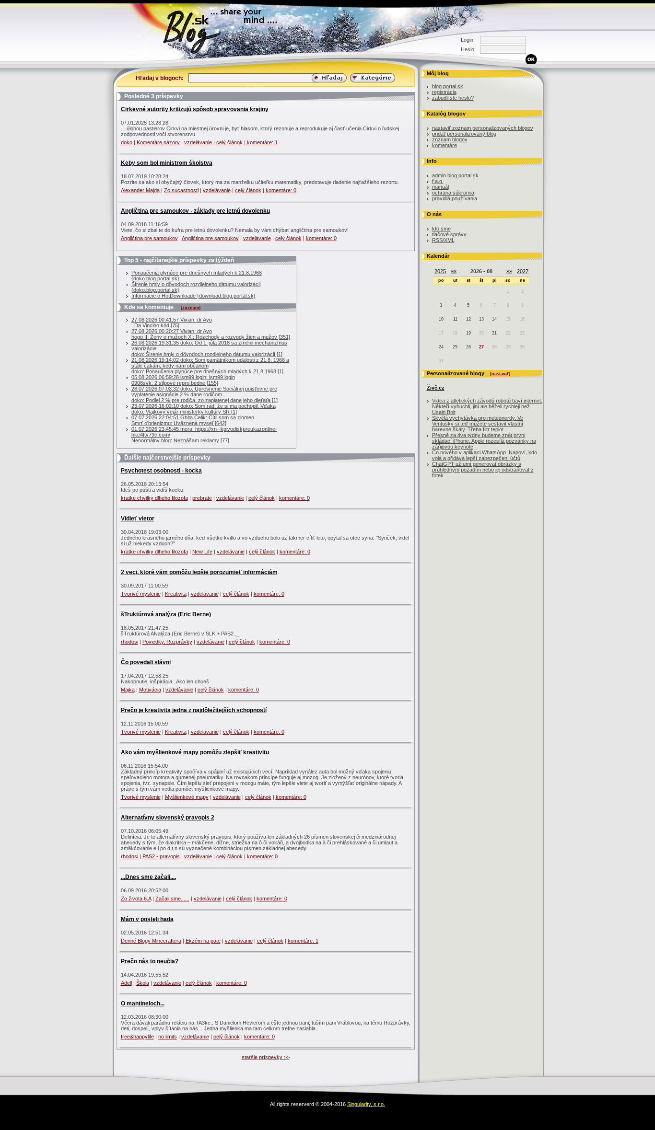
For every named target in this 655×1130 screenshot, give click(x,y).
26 (468, 347)
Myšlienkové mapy (187, 797)
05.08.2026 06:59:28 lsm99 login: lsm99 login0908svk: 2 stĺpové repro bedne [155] (183, 380)
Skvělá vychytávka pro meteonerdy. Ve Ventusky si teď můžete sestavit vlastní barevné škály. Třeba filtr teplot (477, 423)
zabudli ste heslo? (453, 98)
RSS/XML (443, 240)
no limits (167, 1036)
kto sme (441, 228)
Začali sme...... (172, 898)
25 (455, 347)
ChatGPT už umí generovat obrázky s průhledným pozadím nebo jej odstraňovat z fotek (483, 469)
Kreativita (176, 594)
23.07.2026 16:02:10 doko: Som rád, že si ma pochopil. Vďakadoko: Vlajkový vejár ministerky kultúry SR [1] (203, 409)
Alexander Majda (140, 190)
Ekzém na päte (203, 941)
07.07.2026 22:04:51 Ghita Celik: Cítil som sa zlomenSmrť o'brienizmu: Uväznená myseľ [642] (192, 420)
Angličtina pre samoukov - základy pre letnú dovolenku (195, 211)
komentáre (444, 145)
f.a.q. (438, 181)
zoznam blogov (450, 139)
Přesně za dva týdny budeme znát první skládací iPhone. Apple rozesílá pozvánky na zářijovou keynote (484, 441)
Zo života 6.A (136, 898)
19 (468, 333)
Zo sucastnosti (181, 190)
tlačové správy (449, 234)
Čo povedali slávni (146, 662)
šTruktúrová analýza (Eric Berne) (166, 614)
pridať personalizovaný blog (464, 134)
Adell (126, 983)
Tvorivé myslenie (141, 594)
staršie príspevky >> (266, 1057)
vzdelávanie (198, 142)
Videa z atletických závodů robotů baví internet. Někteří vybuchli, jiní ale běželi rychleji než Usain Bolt (487, 406)
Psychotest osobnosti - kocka (161, 470)
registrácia (444, 92)
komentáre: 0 (281, 190)
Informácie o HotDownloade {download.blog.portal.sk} (193, 296)
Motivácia (150, 689)
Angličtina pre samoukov (149, 238)
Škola (142, 983)
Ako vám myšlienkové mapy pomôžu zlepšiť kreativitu (195, 752)
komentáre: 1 (262, 142)
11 (455, 319)
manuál (440, 187)
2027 (522, 271)
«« (453, 271)
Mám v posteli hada (147, 919)
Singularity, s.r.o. (366, 1104)
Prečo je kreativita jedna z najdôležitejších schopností (194, 710)
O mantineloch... (142, 1003)
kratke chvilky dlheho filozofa (154, 498)
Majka (128, 689)
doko (126, 142)
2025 (440, 271)
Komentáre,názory (158, 142)
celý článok (229, 142)
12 (468, 319)
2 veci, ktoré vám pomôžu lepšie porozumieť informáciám (199, 572)
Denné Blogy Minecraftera (151, 941)
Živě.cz (435, 388)
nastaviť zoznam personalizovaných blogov (482, 128)
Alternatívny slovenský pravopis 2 (167, 817)
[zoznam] (190, 307)
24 (441, 347)
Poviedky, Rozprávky (167, 642)
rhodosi (129, 642)
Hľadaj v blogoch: (160, 78)
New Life (202, 551)
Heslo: (468, 49)
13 (481, 319)
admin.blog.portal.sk (455, 175)
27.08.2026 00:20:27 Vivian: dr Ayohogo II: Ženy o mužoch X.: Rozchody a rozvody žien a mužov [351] (210, 334)
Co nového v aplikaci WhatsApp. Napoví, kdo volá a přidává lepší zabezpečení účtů (484, 455)
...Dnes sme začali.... (148, 877)
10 (441, 319)
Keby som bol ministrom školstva (166, 163)
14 (494, 319)
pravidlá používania (454, 198)
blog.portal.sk (447, 86)
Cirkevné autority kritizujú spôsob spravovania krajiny (195, 109)
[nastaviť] (500, 373)
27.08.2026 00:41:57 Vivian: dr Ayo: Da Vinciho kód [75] (171, 322)
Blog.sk (105, 59)
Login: (468, 40)
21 (494, 333)
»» (509, 271)
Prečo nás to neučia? (149, 961)
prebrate (202, 498)
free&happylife (137, 1036)
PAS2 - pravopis (161, 856)
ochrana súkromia (453, 193)
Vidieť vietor (137, 518)
